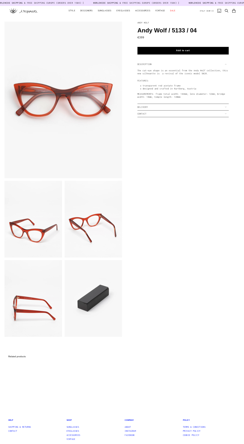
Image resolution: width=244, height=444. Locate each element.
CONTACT (142, 114)
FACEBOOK (130, 435)
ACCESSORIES (74, 435)
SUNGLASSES (73, 427)
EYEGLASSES (73, 431)
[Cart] (234, 10)
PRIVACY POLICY (192, 431)
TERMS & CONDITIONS (194, 427)
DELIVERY (142, 107)
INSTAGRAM (130, 431)
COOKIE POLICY (191, 435)
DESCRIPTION (144, 64)
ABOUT (128, 427)
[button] (72, 11)
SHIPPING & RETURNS (19, 427)
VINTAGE (71, 439)
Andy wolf (143, 23)
